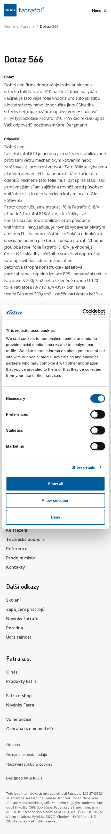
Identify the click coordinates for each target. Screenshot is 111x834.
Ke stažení (16, 530)
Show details (83, 467)
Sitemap (13, 744)
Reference (16, 548)
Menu (96, 10)
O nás (12, 672)
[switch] (97, 414)
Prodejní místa (20, 558)
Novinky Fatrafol (22, 618)
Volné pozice (18, 719)
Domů (9, 26)
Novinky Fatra (20, 705)
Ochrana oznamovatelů (29, 728)
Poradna (27, 26)
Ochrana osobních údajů (26, 754)
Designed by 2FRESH (24, 778)
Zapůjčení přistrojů (25, 609)
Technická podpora (25, 539)
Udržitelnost (18, 637)
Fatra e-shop (19, 696)
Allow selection (56, 500)
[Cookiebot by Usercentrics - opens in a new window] (82, 312)
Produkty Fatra (21, 681)
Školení (13, 600)
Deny (55, 517)
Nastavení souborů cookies (29, 764)
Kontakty (15, 567)
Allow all (56, 483)
